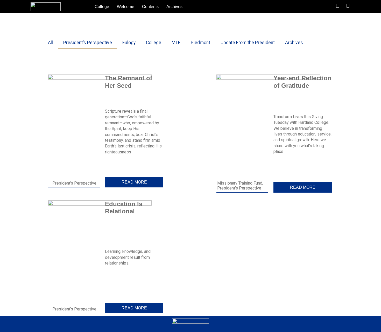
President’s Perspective (87, 42)
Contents (150, 6)
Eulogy (129, 42)
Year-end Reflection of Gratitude (302, 81)
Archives (174, 6)
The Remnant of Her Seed (128, 81)
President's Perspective (74, 183)
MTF (176, 42)
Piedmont (200, 42)
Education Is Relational (123, 207)
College (102, 6)
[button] (315, 7)
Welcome (125, 6)
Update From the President (248, 42)
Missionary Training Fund (239, 183)
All (50, 42)
